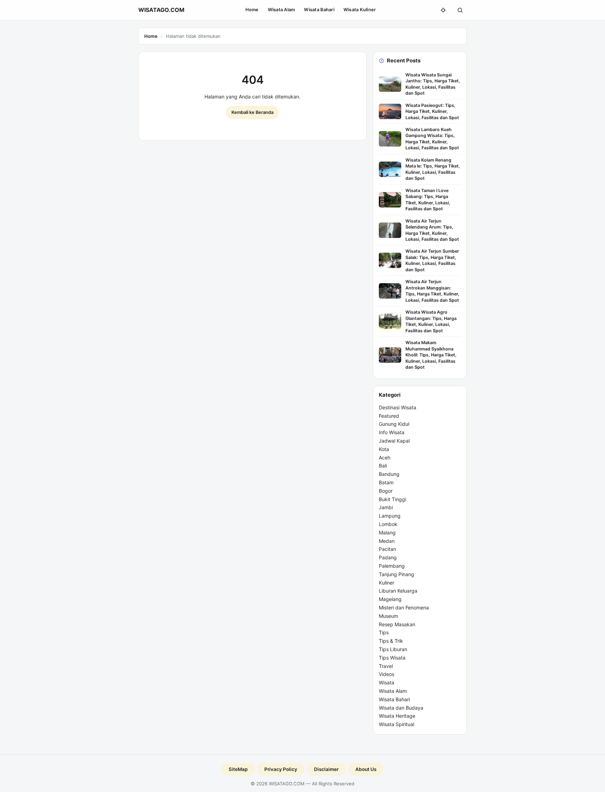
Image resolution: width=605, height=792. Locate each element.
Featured (389, 416)
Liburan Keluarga (398, 591)
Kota (384, 449)
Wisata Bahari (319, 9)
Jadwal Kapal (394, 441)
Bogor (385, 491)
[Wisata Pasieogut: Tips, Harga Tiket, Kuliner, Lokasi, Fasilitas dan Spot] (390, 111)
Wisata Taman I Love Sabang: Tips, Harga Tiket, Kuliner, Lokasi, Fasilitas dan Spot (427, 199)
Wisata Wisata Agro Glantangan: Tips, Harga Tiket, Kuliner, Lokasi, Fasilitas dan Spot (431, 321)
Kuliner (386, 583)
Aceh (384, 457)
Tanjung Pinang (396, 574)
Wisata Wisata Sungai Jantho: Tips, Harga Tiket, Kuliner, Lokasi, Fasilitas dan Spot (432, 84)
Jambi (386, 507)
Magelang (390, 599)
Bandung (389, 474)
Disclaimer (326, 769)
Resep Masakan (397, 624)
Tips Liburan (393, 649)
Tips (384, 632)
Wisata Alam (281, 9)
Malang (387, 532)
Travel (386, 666)
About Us (365, 769)
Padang (388, 557)
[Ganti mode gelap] (443, 10)
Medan (387, 541)
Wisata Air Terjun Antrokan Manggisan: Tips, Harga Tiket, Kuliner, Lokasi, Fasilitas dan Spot (432, 290)
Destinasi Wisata (397, 407)
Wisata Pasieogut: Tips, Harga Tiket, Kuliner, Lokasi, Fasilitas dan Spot (432, 111)
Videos (386, 674)
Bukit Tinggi (392, 499)
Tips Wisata (392, 658)
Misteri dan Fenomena (404, 607)
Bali (383, 466)
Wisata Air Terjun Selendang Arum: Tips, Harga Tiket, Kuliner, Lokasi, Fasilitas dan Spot (432, 230)
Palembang (392, 566)
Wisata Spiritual (396, 724)
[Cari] (460, 10)
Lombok (388, 524)
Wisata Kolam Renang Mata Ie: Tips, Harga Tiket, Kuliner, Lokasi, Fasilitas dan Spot (432, 169)
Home (252, 9)
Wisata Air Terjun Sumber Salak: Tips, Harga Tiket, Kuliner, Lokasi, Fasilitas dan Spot (432, 260)
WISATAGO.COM (161, 9)
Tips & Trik (391, 641)
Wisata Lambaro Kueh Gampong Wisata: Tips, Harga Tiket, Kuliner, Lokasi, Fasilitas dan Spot (432, 138)
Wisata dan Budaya (401, 708)
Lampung (390, 516)
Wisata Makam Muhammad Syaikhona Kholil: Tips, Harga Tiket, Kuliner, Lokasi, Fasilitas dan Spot (431, 355)
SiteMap (238, 769)
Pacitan (387, 549)
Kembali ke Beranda (252, 112)
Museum (388, 616)
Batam (386, 482)
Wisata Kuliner (359, 9)
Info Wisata (391, 432)
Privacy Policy (280, 769)
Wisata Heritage (397, 716)
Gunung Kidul (394, 424)
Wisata (386, 682)
